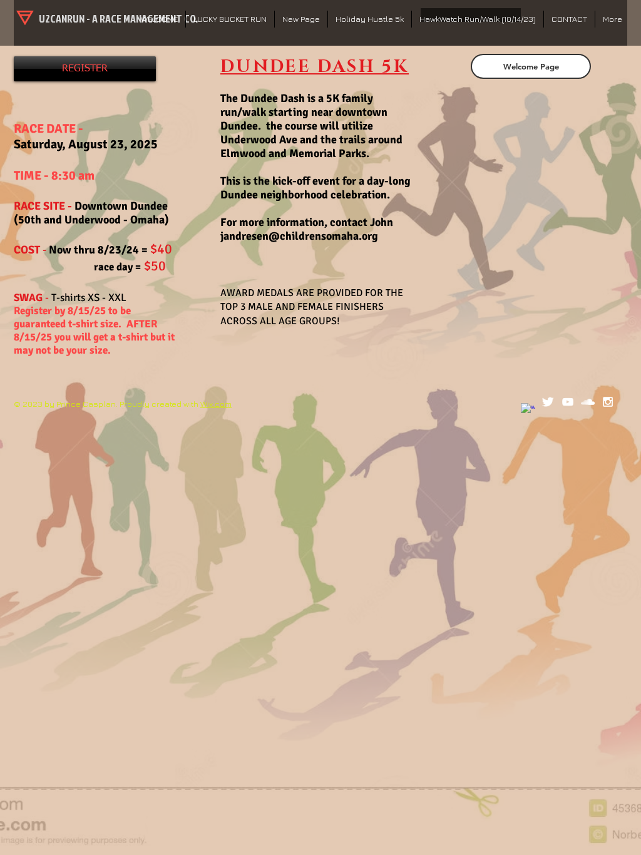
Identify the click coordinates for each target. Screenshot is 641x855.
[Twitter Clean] (548, 402)
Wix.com (216, 404)
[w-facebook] (528, 410)
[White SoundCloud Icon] (588, 402)
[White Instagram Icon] (608, 402)
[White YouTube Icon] (568, 402)
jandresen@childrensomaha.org (299, 236)
